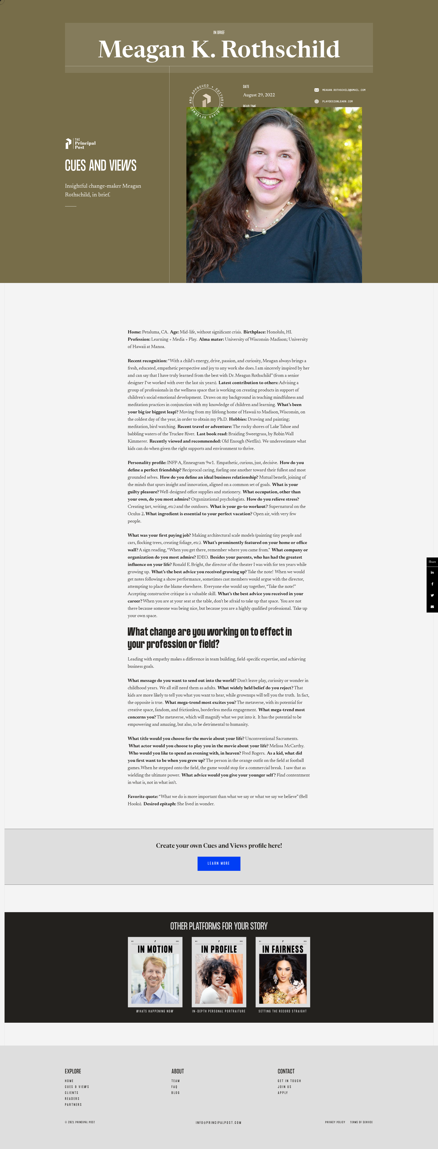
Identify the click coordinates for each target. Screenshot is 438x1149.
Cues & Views (77, 1087)
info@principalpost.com (219, 1123)
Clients (72, 1093)
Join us (285, 1087)
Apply (283, 1093)
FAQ (175, 1087)
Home (69, 1081)
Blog (176, 1093)
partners (73, 1105)
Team (176, 1081)
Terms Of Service (361, 1122)
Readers (72, 1099)
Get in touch (290, 1081)
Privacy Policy (335, 1122)
